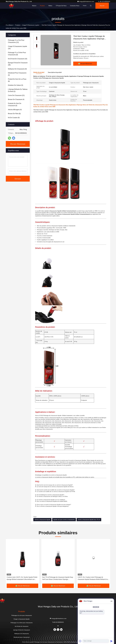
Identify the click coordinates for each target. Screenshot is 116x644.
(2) (17, 90)
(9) (17, 69)
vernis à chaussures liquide (42, 519)
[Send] (111, 641)
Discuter (102, 5)
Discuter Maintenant (17, 144)
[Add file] (80, 641)
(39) (18, 64)
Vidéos (50, 5)
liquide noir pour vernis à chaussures (64, 519)
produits (17, 25)
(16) (17, 47)
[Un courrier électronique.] (13, 138)
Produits (42, 5)
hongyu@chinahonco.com (86, 1)
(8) (17, 53)
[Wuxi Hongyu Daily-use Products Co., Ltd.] (11, 5)
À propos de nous (61, 5)
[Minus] (111, 601)
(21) (16, 95)
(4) (17, 74)
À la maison (9, 25)
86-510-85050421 (105, 1)
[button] (9, 562)
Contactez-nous (74, 5)
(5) (15, 85)
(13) (16, 41)
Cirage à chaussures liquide (30, 25)
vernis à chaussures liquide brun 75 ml (89, 519)
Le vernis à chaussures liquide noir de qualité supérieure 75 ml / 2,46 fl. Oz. (92, 578)
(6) (14, 104)
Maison (34, 5)
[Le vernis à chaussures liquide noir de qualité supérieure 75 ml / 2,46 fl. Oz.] (93, 557)
